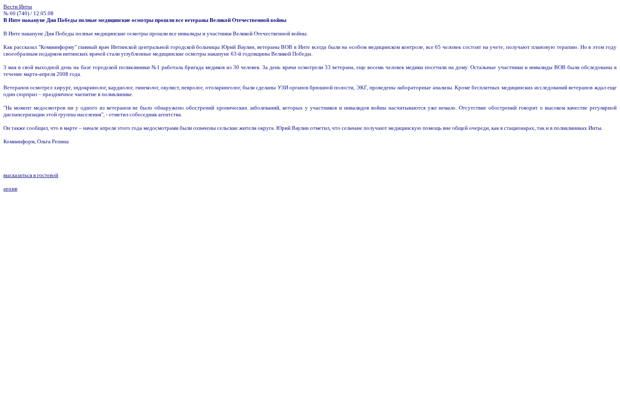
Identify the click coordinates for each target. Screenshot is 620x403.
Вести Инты (17, 6)
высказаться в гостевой (30, 175)
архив (10, 188)
